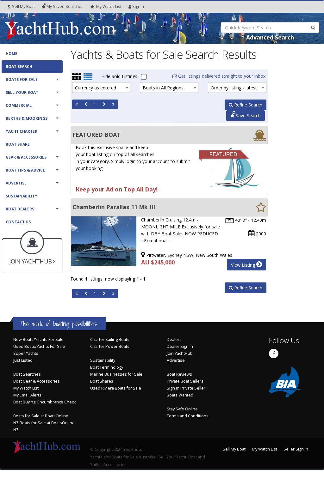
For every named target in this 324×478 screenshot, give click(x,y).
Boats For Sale (22, 79)
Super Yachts (25, 353)
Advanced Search (270, 37)
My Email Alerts (27, 395)
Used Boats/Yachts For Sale (39, 346)
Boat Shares (101, 381)
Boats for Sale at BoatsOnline (40, 416)
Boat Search (19, 66)
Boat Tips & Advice (25, 170)
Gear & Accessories (26, 157)
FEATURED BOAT (96, 134)
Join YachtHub (180, 353)
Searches (65, 6)
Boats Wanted (180, 395)
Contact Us (18, 222)
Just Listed (23, 360)
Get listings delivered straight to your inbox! (221, 76)
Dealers (174, 339)
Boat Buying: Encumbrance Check (44, 402)
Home (11, 53)
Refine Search (247, 105)
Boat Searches (27, 374)
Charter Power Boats (109, 346)
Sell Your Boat (22, 92)
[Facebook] (273, 353)
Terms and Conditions (188, 416)
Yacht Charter (21, 131)
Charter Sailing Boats (109, 339)
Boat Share (18, 144)
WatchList (109, 6)
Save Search (247, 115)
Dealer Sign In (180, 346)
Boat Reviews (179, 374)
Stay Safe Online (182, 409)
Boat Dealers (20, 209)
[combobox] (101, 87)
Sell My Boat (23, 6)
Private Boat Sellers (185, 381)
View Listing (243, 265)
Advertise (16, 183)
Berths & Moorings (26, 118)
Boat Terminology (106, 367)
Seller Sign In (296, 449)
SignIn (138, 6)
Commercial (19, 105)
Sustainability (21, 196)
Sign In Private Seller (186, 388)
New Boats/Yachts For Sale (38, 339)
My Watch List (26, 388)
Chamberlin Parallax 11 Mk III (113, 206)
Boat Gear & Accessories (36, 381)
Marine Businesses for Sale (116, 374)
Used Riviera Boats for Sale (115, 388)
